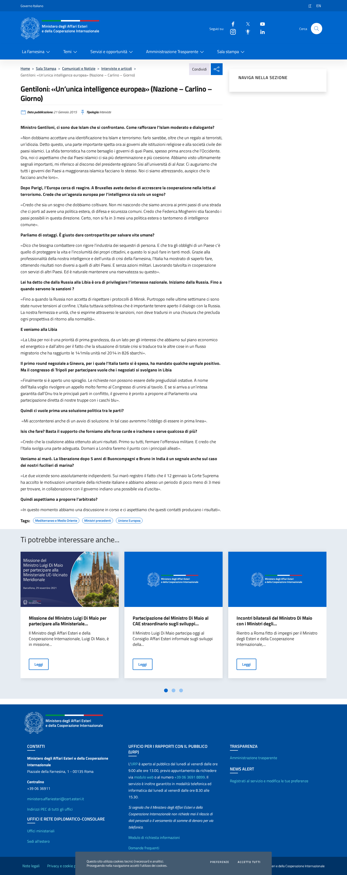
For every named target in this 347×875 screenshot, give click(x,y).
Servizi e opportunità (108, 51)
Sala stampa (228, 51)
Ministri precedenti (97, 520)
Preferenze (219, 862)
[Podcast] (246, 31)
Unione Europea (129, 520)
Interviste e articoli (116, 68)
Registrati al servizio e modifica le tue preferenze (269, 781)
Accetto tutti (249, 862)
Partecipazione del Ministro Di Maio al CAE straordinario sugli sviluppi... (170, 621)
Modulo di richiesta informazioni (154, 837)
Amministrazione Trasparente (172, 51)
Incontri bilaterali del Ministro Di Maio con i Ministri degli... (274, 621)
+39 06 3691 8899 (189, 777)
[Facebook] (231, 24)
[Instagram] (231, 31)
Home (25, 68)
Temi (67, 51)
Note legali (31, 866)
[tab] (166, 690)
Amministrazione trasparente (253, 758)
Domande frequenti (143, 848)
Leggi (38, 664)
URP (134, 764)
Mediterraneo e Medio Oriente (56, 520)
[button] (316, 28)
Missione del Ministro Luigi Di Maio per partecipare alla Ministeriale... (67, 621)
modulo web (143, 777)
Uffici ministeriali (41, 831)
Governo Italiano (32, 5)
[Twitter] (246, 24)
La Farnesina (33, 51)
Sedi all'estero (38, 841)
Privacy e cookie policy (65, 866)
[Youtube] (260, 24)
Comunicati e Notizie (78, 68)
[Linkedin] (260, 31)
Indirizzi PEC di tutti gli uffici (50, 809)
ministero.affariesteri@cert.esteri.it (55, 799)
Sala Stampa (46, 68)
